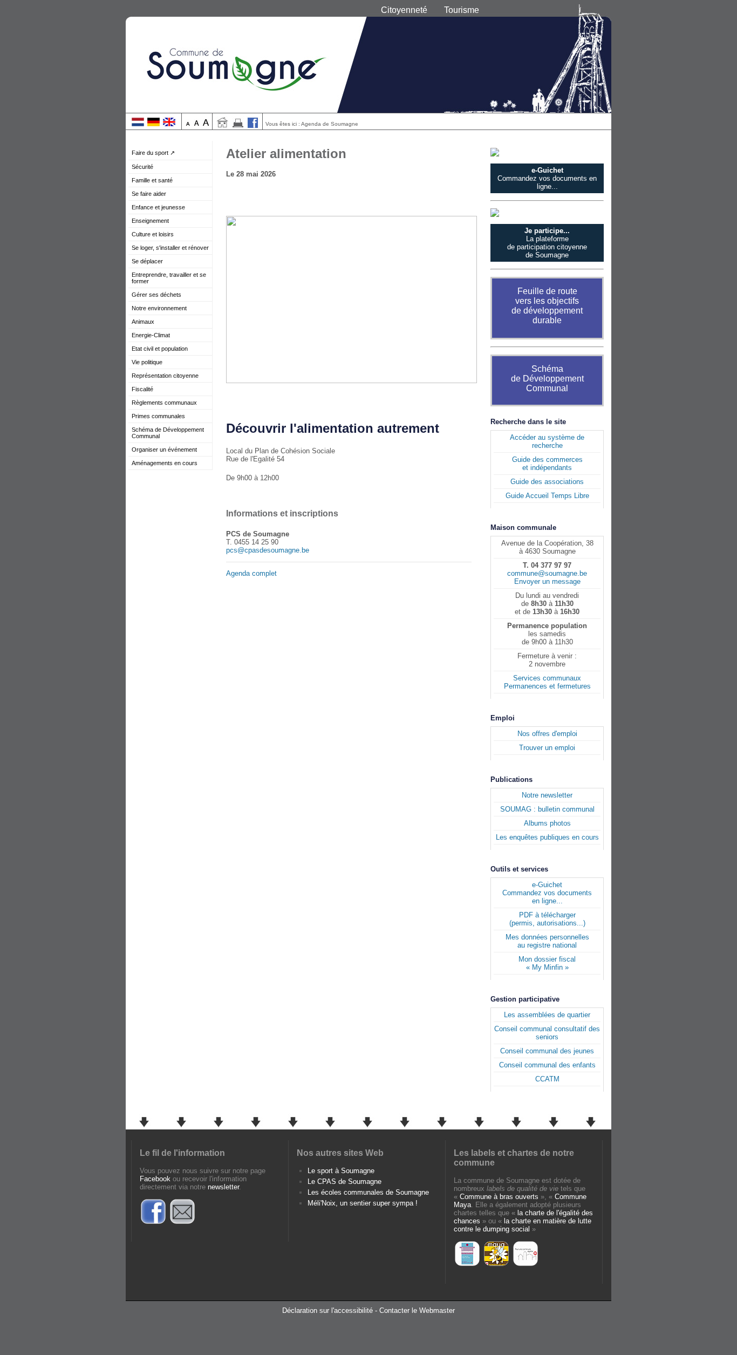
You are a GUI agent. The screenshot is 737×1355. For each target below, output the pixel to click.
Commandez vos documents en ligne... (547, 178)
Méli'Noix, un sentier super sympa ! (363, 1203)
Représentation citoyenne (165, 375)
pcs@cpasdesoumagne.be (267, 550)
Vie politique (147, 362)
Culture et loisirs (153, 234)
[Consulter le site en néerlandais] (138, 124)
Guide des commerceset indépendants (547, 463)
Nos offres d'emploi (547, 734)
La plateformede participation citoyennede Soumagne (547, 243)
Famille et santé (152, 180)
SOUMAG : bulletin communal (547, 809)
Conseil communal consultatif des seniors (547, 1033)
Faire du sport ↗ (153, 152)
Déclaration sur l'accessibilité (327, 1310)
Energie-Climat (151, 335)
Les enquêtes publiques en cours (547, 837)
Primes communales (158, 416)
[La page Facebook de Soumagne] (153, 1222)
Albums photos (547, 823)
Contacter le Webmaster (417, 1310)
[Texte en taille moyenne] (196, 124)
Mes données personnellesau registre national (547, 941)
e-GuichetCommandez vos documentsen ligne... (547, 893)
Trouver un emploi (547, 748)
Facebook (155, 1179)
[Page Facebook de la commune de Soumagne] (253, 125)
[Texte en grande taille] (205, 124)
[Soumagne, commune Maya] (496, 1265)
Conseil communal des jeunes (547, 1051)
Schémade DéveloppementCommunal (547, 378)
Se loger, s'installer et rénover (170, 247)
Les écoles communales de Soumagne (368, 1192)
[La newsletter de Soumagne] (182, 1222)
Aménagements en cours (164, 463)
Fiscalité (142, 389)
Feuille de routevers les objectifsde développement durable (547, 306)
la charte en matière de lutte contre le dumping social (522, 1225)
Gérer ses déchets (156, 294)
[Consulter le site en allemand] (153, 124)
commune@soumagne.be (547, 573)
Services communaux (547, 678)
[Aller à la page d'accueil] (222, 125)
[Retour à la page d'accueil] (368, 56)
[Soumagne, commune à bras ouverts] (467, 1265)
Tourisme (461, 10)
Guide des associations (547, 482)
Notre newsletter (547, 795)
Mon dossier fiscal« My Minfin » (547, 963)
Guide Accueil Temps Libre (547, 496)
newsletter (223, 1187)
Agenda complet (251, 573)
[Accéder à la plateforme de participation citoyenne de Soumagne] (547, 212)
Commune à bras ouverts (499, 1197)
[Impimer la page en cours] (237, 125)
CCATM (547, 1079)
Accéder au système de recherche (547, 441)
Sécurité (142, 167)
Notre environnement (159, 308)
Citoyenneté (404, 10)
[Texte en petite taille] (188, 124)
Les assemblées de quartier (547, 1015)
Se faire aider (149, 193)
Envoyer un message (547, 581)
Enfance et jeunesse (158, 207)
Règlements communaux (164, 402)
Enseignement (150, 220)
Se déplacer (147, 261)
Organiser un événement (164, 449)
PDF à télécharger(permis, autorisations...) (547, 919)
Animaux (143, 321)
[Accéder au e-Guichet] (547, 152)
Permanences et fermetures (547, 686)
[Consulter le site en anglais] (169, 124)
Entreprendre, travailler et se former (169, 277)
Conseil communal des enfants (547, 1065)
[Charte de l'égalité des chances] (525, 1265)
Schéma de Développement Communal (168, 432)
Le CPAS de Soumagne (344, 1181)
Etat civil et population (160, 348)
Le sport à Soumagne (341, 1171)
